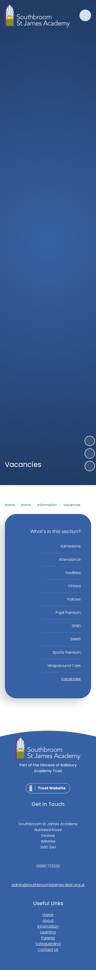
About (48, 920)
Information (47, 505)
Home (10, 505)
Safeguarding (48, 943)
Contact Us (48, 949)
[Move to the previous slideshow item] (90, 453)
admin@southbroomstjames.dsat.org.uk (48, 885)
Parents (48, 938)
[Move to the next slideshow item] (90, 441)
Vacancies (71, 505)
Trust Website (51, 788)
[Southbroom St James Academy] (37, 15)
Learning (48, 932)
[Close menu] (85, 15)
